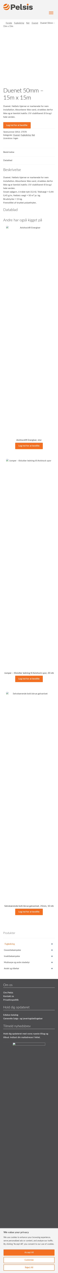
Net (27, 23)
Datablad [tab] (7, 160)
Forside (9, 23)
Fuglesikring (19, 23)
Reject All (29, 1268)
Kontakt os (8, 996)
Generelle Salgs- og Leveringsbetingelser (23, 1018)
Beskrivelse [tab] (8, 152)
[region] (29, 1250)
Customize (29, 1260)
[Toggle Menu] (51, 13)
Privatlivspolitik (11, 1000)
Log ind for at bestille (16, 125)
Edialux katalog (10, 1015)
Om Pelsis (8, 992)
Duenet (35, 23)
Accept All (29, 1252)
